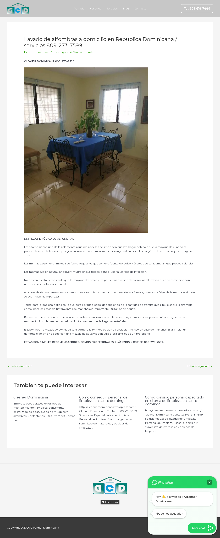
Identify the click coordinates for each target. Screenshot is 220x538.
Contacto (140, 8)
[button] (197, 8)
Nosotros (95, 8)
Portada (79, 8)
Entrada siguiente (200, 366)
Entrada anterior (19, 366)
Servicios (112, 8)
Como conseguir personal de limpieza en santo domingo (103, 399)
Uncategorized (62, 52)
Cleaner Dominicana (30, 397)
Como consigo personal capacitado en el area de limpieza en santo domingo (174, 400)
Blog (126, 8)
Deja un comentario (37, 52)
